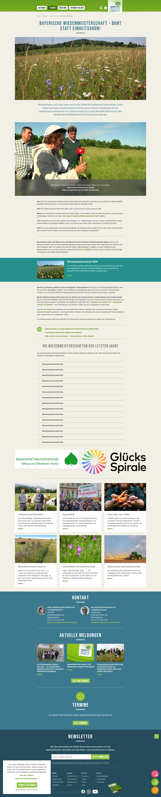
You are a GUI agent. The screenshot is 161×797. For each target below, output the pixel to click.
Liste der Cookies (26, 775)
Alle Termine (80, 723)
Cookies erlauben (27, 785)
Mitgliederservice (72, 782)
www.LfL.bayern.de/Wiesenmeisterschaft (82, 216)
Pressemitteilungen (102, 776)
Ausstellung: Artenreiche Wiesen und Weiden (62, 332)
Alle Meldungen (80, 680)
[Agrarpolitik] (80, 497)
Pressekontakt (101, 779)
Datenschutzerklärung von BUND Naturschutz (80, 190)
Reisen (84, 782)
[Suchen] (101, 8)
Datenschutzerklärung (104, 763)
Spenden (55, 776)
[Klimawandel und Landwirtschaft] (125, 549)
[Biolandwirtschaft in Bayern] (36, 549)
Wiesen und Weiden (84, 250)
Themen (52, 8)
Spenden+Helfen (77, 8)
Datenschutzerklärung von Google (80, 187)
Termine (69, 785)
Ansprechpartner (72, 779)
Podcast (84, 779)
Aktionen (42, 8)
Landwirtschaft (53, 16)
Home (39, 16)
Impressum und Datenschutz (46, 789)
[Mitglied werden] (155, 790)
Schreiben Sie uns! (72, 776)
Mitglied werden (57, 779)
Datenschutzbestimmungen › (26, 779)
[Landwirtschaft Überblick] (36, 497)
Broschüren (85, 776)
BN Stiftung (56, 785)
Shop (83, 785)
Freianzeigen (101, 782)
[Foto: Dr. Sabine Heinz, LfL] (80, 68)
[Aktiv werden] (155, 782)
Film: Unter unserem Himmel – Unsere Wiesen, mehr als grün (69, 336)
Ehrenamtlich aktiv (58, 782)
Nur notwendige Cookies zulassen (27, 789)
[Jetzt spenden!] (155, 774)
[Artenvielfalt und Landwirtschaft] (80, 549)
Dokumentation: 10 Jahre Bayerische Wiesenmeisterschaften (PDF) (71, 329)
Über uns (63, 8)
